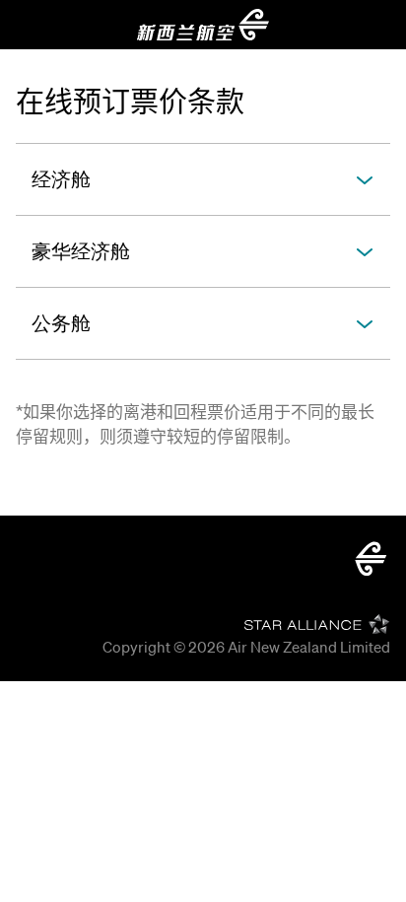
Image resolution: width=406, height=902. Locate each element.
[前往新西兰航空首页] (202, 24)
